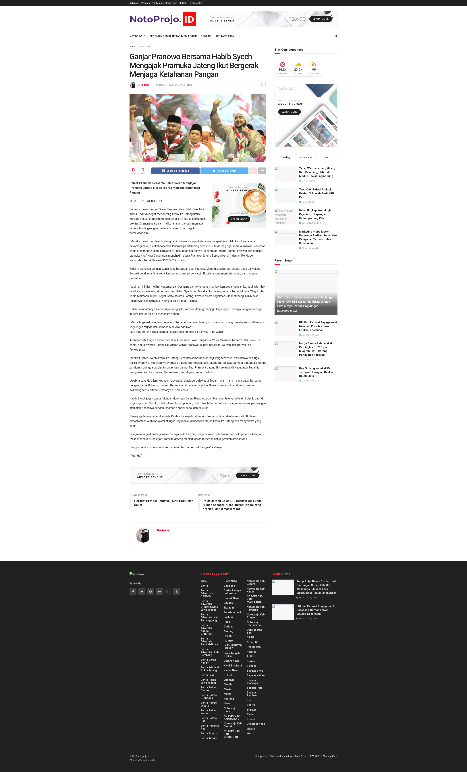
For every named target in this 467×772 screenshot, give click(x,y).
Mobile (228, 684)
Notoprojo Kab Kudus (256, 590)
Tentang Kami (197, 3)
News (227, 703)
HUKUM (228, 640)
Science (251, 665)
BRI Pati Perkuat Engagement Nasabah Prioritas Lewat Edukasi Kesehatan (318, 326)
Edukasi (229, 602)
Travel (251, 719)
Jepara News (231, 660)
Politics (251, 651)
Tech (250, 714)
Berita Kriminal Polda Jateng (210, 669)
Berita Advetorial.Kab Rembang (210, 652)
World (250, 733)
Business (229, 585)
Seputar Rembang (252, 694)
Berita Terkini (145, 46)
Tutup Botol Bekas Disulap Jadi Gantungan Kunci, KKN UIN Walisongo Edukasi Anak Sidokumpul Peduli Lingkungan (305, 301)
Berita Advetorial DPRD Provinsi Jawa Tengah (210, 605)
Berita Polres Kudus (209, 712)
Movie (227, 689)
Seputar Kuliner (256, 675)
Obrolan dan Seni (254, 631)
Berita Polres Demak (209, 689)
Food (227, 621)
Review (251, 661)
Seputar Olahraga (252, 682)
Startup (251, 709)
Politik (251, 656)
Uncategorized (256, 723)
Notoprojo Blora (230, 710)
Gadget (228, 626)
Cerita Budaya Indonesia (232, 592)
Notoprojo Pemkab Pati (254, 624)
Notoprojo (134, 3)
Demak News (232, 598)
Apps (204, 581)
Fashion (229, 617)
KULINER (229, 675)
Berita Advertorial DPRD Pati (207, 593)
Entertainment (232, 612)
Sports (251, 704)
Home (133, 46)
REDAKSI (183, 3)
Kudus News (231, 670)
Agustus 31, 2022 (164, 84)
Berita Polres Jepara (209, 704)
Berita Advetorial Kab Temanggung (209, 617)
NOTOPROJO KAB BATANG (232, 717)
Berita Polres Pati (209, 719)
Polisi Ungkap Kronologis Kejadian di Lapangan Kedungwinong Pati (315, 214)
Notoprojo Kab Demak (233, 725)
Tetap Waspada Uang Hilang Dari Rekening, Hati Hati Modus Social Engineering (317, 172)
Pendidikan (254, 647)
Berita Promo (209, 733)
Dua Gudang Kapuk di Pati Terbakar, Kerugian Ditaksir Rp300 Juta (316, 372)
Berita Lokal (208, 675)
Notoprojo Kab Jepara (256, 582)
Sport (250, 700)
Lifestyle (229, 679)
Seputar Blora (255, 670)
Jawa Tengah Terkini (232, 655)
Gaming (228, 631)
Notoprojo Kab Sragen (256, 616)
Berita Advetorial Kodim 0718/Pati (207, 629)
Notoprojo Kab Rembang (256, 608)
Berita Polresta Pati (210, 727)
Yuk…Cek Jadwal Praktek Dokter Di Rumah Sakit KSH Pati (316, 193)
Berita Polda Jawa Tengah (209, 681)
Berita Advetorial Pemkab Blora (209, 641)
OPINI (250, 637)
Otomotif (252, 642)
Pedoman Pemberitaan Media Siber (159, 3)
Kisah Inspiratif (233, 665)
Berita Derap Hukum (208, 661)
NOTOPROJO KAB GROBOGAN (232, 734)
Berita (204, 585)
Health (228, 636)
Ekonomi (229, 607)
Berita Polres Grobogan (209, 696)
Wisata (251, 728)
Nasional (229, 698)
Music (227, 694)
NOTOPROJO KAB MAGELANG (255, 599)
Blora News (231, 581)
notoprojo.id (143, 756)
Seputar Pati (254, 687)
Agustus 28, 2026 (288, 311)
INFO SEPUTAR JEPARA (233, 647)
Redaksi (145, 84)
